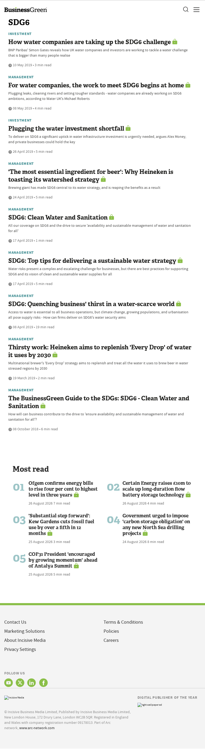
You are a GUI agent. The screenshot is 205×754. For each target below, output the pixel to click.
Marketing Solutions (24, 631)
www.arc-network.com (37, 727)
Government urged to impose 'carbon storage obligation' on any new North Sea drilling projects (156, 525)
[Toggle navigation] (195, 9)
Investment (20, 33)
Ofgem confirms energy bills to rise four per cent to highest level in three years (63, 489)
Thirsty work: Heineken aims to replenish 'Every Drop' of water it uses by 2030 (99, 351)
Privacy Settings (20, 649)
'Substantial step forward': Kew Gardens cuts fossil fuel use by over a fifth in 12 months (61, 525)
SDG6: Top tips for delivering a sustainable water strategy (92, 261)
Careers (111, 640)
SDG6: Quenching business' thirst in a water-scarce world (91, 304)
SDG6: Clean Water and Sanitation (58, 217)
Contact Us (15, 622)
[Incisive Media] (14, 697)
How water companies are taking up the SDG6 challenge (89, 42)
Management (21, 77)
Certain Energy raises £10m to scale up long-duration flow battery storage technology (157, 489)
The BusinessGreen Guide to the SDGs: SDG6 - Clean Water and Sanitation (98, 402)
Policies (111, 631)
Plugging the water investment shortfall (66, 128)
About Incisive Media (25, 640)
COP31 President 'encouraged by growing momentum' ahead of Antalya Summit (63, 560)
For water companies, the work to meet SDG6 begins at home (96, 85)
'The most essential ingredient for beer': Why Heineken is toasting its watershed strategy (90, 175)
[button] (185, 9)
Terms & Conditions (123, 622)
